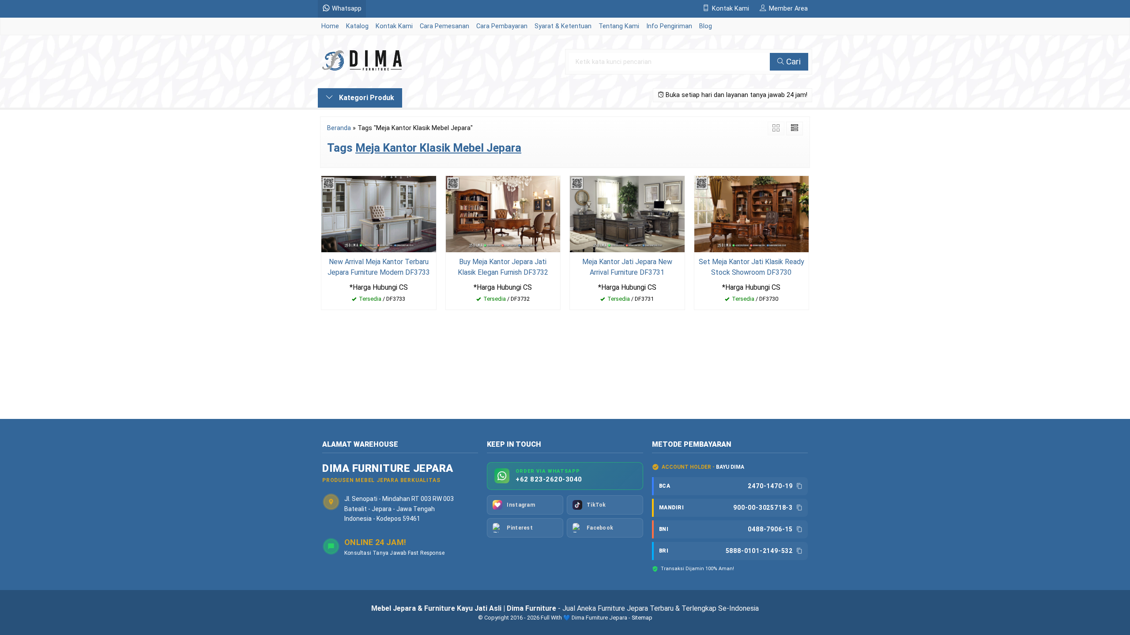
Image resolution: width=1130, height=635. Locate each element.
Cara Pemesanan (444, 26)
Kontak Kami (394, 26)
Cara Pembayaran (501, 26)
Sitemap (642, 617)
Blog (705, 26)
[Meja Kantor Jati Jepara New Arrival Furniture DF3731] (627, 213)
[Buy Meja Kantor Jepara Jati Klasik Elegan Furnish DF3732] (503, 213)
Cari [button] (792, 61)
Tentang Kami (619, 26)
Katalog (357, 26)
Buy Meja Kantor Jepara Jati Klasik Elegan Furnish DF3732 (503, 267)
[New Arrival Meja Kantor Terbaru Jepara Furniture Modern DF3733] (378, 213)
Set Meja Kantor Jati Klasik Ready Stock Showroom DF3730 (751, 267)
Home (330, 26)
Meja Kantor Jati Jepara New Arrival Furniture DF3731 (627, 267)
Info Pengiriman (669, 26)
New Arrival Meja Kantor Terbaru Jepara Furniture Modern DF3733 (379, 267)
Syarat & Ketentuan (563, 26)
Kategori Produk (365, 97)
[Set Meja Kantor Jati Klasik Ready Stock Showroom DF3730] (751, 213)
